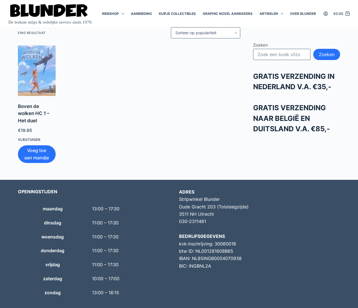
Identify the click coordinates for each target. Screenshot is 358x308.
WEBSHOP (110, 14)
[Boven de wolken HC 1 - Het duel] (37, 70)
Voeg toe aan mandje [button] (36, 154)
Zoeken (260, 45)
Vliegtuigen (29, 139)
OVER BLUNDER (303, 14)
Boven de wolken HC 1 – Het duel (34, 113)
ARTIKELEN (269, 14)
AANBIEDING (141, 14)
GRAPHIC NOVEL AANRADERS (228, 14)
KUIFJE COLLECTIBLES (177, 14)
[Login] (326, 14)
